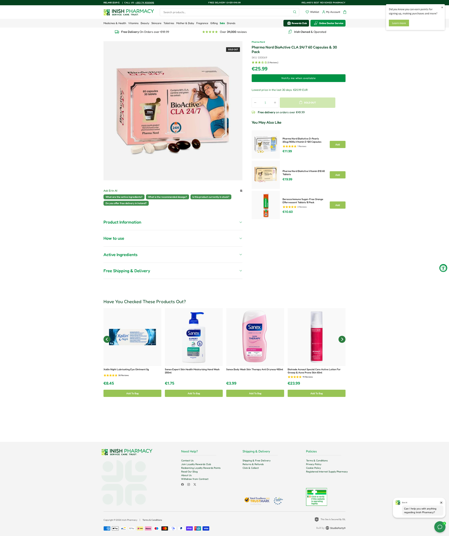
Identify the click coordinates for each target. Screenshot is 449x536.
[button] (344, 12)
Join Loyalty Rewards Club (196, 464)
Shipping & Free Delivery (256, 460)
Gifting (214, 23)
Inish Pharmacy (129, 519)
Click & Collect (251, 467)
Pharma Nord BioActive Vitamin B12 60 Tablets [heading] (304, 172)
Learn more (399, 23)
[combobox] (229, 12)
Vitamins (133, 23)
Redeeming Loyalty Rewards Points (200, 467)
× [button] (442, 7)
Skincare (156, 23)
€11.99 (287, 151)
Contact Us (187, 460)
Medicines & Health (114, 23)
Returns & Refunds (253, 464)
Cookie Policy (313, 467)
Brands (231, 23)
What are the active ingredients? (124, 196)
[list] (172, 110)
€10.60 (288, 212)
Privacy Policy (313, 464)
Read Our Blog (189, 471)
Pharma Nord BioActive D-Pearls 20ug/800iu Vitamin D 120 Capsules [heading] (302, 140)
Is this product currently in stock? (210, 196)
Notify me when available (299, 78)
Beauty (145, 23)
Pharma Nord (258, 42)
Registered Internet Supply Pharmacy (327, 471)
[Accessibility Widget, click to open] (443, 268)
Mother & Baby (185, 23)
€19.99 (287, 179)
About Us (186, 475)
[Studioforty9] (331, 528)
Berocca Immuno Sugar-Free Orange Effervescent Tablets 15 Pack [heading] (303, 201)
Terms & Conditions (317, 460)
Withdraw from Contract (194, 478)
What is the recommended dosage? (167, 196)
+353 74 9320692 (144, 2)
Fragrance (202, 23)
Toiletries (168, 23)
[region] (299, 173)
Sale (222, 23)
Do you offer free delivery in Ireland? (126, 203)
